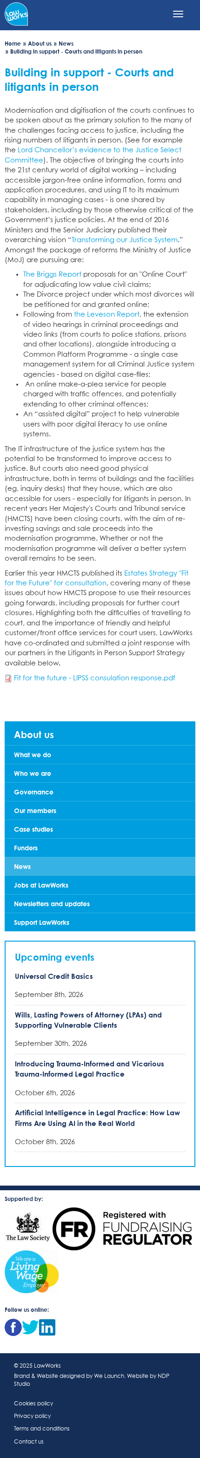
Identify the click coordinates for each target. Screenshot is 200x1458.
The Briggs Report (52, 274)
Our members (35, 810)
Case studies (33, 829)
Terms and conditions (42, 1429)
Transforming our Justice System (125, 240)
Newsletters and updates (52, 904)
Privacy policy (32, 1416)
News (66, 43)
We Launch (109, 1376)
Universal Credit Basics (54, 976)
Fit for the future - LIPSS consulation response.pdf (94, 678)
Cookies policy (33, 1404)
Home (13, 43)
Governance (33, 792)
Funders (26, 848)
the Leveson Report (107, 314)
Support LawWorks (41, 922)
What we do (32, 755)
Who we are (32, 773)
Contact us (29, 1442)
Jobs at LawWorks (41, 885)
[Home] (16, 13)
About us (40, 43)
